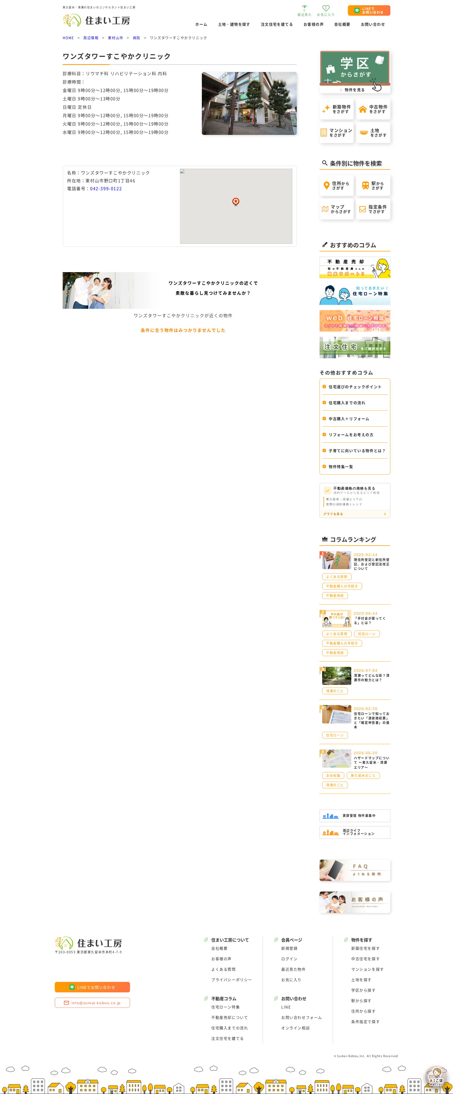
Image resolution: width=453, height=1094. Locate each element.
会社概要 (342, 24)
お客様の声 (314, 24)
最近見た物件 (293, 969)
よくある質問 (223, 969)
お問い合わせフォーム (301, 1017)
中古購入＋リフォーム (349, 418)
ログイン (289, 958)
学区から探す (363, 990)
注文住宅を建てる (277, 24)
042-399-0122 (106, 188)
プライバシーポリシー (231, 979)
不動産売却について (229, 1017)
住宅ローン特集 (225, 1006)
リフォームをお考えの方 (351, 434)
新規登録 (289, 948)
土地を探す (361, 979)
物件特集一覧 (341, 466)
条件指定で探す (365, 1021)
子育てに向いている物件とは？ (357, 450)
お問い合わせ (373, 24)
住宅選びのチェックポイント (355, 386)
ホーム (201, 24)
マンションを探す (367, 969)
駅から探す (361, 1000)
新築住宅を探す (365, 948)
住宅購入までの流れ (347, 402)
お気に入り (291, 979)
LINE (286, 1006)
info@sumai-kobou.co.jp (96, 1003)
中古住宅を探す (365, 958)
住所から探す (363, 1011)
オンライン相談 (295, 1027)
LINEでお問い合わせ (96, 987)
